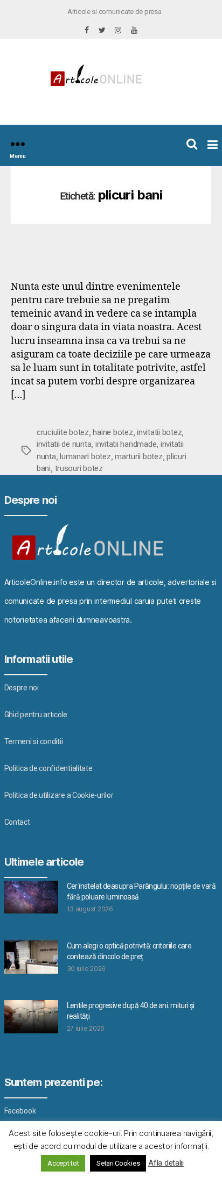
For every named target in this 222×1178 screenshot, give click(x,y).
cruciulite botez (63, 432)
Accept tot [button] (63, 1163)
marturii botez (138, 456)
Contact (17, 822)
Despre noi (21, 687)
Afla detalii (166, 1163)
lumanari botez (85, 456)
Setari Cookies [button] (118, 1163)
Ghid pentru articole (36, 714)
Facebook (20, 1110)
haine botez (113, 432)
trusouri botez (79, 468)
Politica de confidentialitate (48, 768)
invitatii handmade (125, 444)
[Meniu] (18, 144)
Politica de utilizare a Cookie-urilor (59, 795)
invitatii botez (159, 432)
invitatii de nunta (64, 444)
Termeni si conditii (33, 741)
